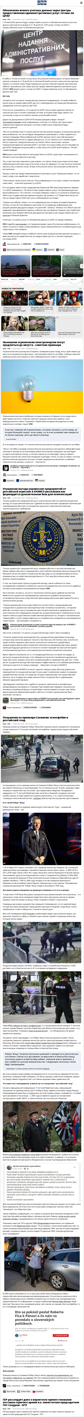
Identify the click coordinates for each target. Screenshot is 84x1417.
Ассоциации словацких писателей (24, 1154)
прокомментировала (12, 122)
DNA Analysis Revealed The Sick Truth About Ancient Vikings (14, 334)
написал (6, 215)
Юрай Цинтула (23, 1226)
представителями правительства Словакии (44, 1043)
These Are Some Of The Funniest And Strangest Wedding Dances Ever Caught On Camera (15, 310)
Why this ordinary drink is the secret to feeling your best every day (40, 334)
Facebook (46, 1069)
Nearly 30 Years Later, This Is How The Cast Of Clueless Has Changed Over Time (69, 309)
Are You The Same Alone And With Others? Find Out (69, 333)
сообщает (37, 798)
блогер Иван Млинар (61, 1301)
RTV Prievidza (28, 913)
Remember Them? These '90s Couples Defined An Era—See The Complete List (42, 309)
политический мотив (37, 1031)
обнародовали (43, 1223)
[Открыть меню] (81, 3)
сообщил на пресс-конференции (26, 1025)
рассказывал (21, 224)
